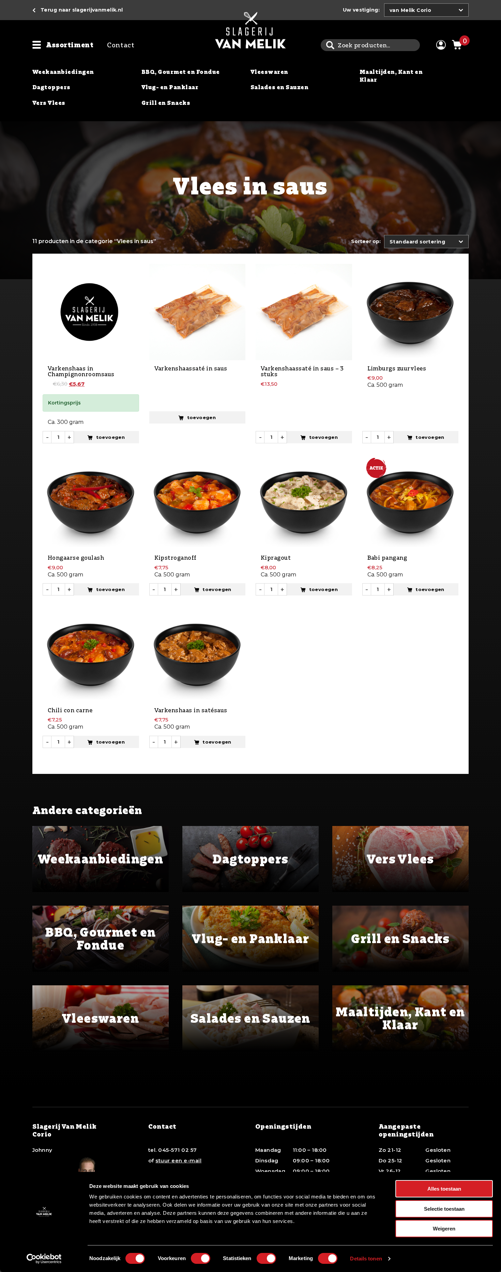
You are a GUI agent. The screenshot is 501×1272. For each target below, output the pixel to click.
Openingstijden (283, 1126)
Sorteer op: (366, 241)
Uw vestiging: (361, 10)
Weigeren (444, 1228)
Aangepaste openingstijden (406, 1130)
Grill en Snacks (165, 102)
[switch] (200, 1258)
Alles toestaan (444, 1189)
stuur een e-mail (178, 1160)
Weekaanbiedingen (63, 71)
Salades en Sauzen (279, 87)
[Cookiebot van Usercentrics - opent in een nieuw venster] (44, 1259)
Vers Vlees (48, 102)
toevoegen (110, 437)
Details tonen (366, 1258)
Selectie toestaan (444, 1209)
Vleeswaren (269, 71)
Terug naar (82, 10)
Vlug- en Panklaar (169, 87)
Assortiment (69, 45)
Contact (120, 45)
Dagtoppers (51, 87)
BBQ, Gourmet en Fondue (180, 71)
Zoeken (330, 45)
